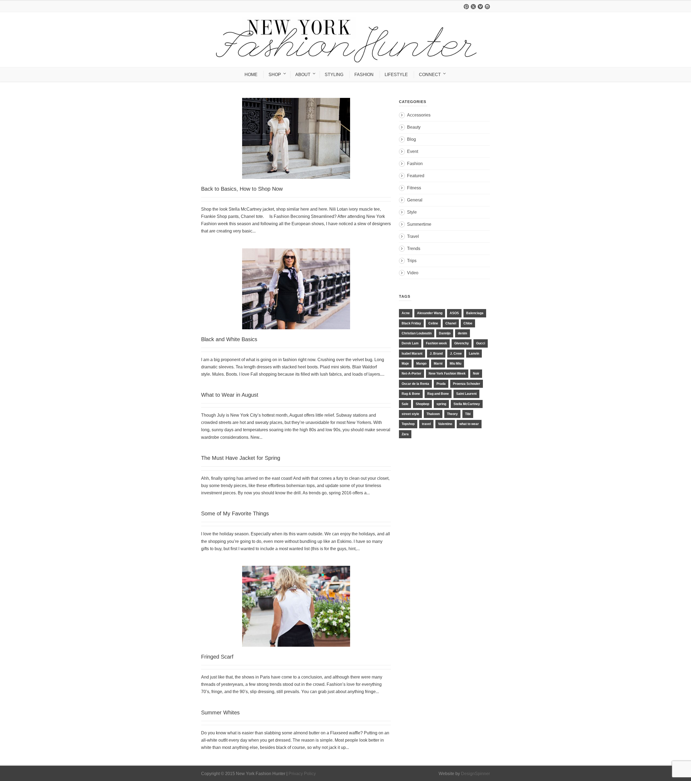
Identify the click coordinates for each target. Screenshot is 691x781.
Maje (405, 363)
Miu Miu (455, 363)
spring (441, 404)
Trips (411, 260)
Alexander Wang (429, 313)
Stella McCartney (466, 404)
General (414, 200)
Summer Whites (220, 712)
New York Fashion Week (447, 373)
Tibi (467, 414)
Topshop (408, 424)
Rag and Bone (438, 394)
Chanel (450, 323)
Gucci (480, 343)
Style (412, 212)
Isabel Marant (412, 353)
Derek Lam (410, 343)
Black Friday (411, 323)
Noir (476, 373)
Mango (421, 363)
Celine (433, 323)
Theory (452, 414)
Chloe (467, 323)
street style (410, 414)
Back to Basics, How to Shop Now (242, 189)
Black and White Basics (229, 339)
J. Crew (456, 353)
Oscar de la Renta (415, 384)
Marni (438, 363)
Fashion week (436, 343)
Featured (415, 175)
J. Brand (436, 353)
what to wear (469, 424)
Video (412, 272)
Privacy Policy (302, 773)
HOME (251, 74)
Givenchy (461, 343)
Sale (405, 404)
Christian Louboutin (417, 333)
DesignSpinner (475, 773)
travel (426, 424)
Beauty (414, 127)
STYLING (334, 74)
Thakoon (433, 414)
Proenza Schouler (466, 384)
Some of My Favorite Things (235, 513)
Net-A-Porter (411, 373)
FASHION (364, 74)
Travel (413, 236)
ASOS (454, 313)
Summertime (419, 224)
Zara (405, 434)
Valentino (445, 424)
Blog (411, 139)
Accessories (419, 115)
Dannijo (444, 333)
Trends (413, 248)
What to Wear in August (229, 395)
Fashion (415, 163)
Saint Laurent (466, 394)
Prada (441, 384)
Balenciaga (474, 313)
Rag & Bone (411, 394)
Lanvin (474, 353)
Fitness (414, 188)
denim (462, 333)
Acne (406, 313)
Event (412, 151)
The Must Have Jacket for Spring (240, 458)
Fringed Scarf (217, 657)
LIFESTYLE (396, 74)
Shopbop (422, 404)
